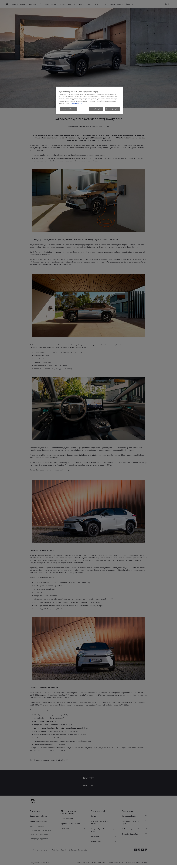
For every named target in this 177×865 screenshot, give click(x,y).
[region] (89, 100)
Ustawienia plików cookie (68, 109)
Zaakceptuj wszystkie (112, 109)
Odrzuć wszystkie (96, 109)
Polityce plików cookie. (76, 103)
